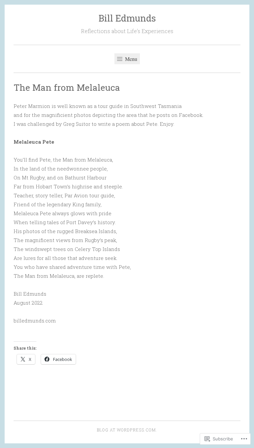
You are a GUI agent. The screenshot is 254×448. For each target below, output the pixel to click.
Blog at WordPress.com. (127, 429)
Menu (130, 58)
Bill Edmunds (127, 18)
